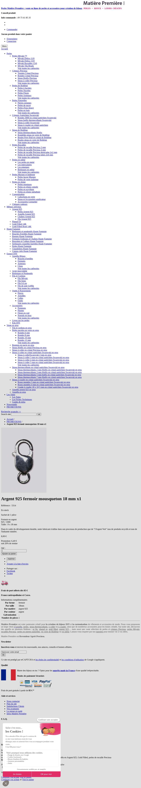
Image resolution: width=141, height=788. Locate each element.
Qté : (3, 548)
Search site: (6, 414)
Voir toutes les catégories (28, 68)
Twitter (10, 573)
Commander (12, 29)
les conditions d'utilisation (73, 660)
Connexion (11, 41)
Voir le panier (26, 777)
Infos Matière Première (16, 713)
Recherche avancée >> (11, 411)
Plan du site (12, 704)
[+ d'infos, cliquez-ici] (35, 688)
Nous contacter (13, 701)
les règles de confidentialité (47, 660)
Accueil (4, 49)
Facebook (11, 571)
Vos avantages (13, 709)
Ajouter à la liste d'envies (17, 564)
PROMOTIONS (14, 421)
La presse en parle (14, 711)
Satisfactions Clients (15, 706)
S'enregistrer (12, 39)
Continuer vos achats (10, 777)
